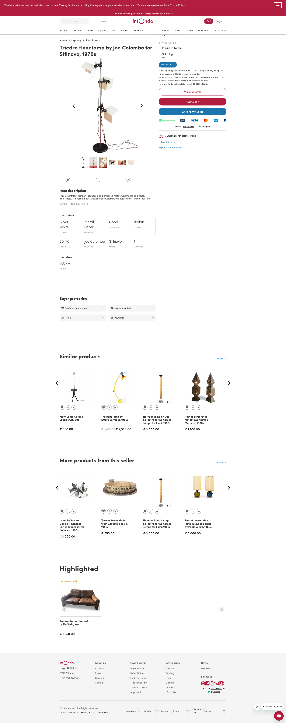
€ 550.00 (66, 429)
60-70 (64, 242)
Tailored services (139, 687)
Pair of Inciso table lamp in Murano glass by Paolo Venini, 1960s (198, 523)
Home (63, 40)
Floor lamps (93, 40)
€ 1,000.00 (67, 536)
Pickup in (172, 48)
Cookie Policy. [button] (177, 5)
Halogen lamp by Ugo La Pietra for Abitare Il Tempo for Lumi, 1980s (157, 420)
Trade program (138, 682)
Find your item (138, 677)
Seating (78, 30)
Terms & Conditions (69, 712)
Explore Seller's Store (170, 147)
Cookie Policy (103, 712)
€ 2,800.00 (108, 429)
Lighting (102, 30)
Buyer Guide (137, 668)
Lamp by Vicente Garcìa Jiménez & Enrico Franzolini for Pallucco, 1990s (72, 525)
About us (99, 668)
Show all (219, 358)
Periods (165, 30)
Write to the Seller (192, 111)
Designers (203, 30)
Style (177, 30)
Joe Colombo (94, 242)
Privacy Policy (87, 712)
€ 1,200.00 (192, 429)
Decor (90, 30)
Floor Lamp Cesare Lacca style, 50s (71, 418)
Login (219, 21)
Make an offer (192, 92)
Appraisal (135, 692)
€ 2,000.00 (193, 533)
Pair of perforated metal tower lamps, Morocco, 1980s (197, 420)
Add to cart (192, 102)
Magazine (206, 668)
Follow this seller (167, 141)
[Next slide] (221, 609)
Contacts (100, 682)
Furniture (64, 30)
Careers (99, 677)
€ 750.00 (108, 533)
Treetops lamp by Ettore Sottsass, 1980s (114, 418)
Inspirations (220, 30)
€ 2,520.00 (123, 429)
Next (141, 106)
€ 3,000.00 (151, 429)
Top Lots (188, 30)
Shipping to (167, 55)
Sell (209, 21)
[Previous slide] (64, 609)
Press (98, 673)
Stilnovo (115, 242)
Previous (73, 106)
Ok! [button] (278, 5)
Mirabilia (139, 30)
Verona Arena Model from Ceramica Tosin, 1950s (114, 523)
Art (113, 30)
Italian (139, 222)
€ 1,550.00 (67, 634)
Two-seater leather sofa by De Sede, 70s (75, 622)
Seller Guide (137, 673)
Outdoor (124, 30)
